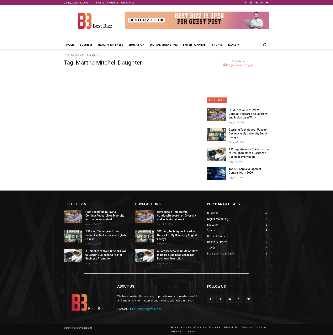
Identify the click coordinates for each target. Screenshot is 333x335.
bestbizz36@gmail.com (146, 309)
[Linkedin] (256, 3)
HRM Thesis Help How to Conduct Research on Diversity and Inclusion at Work (248, 113)
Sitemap (192, 331)
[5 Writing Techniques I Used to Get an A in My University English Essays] (216, 134)
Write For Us (178, 331)
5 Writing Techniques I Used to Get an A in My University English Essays (249, 133)
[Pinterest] (262, 3)
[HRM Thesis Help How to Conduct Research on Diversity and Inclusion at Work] (216, 114)
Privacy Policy (231, 327)
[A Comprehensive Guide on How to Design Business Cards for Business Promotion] (216, 154)
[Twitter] (267, 3)
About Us (186, 327)
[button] (264, 44)
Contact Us (200, 327)
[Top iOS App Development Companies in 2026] (216, 173)
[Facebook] (246, 3)
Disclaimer (215, 327)
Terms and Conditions (254, 327)
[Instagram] (251, 3)
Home (174, 327)
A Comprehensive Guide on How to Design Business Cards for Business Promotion (249, 153)
